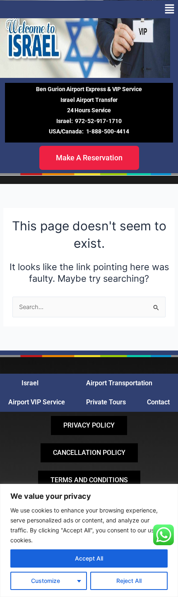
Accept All (89, 558)
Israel (30, 383)
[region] (89, 540)
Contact (158, 402)
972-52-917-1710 (98, 121)
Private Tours (106, 402)
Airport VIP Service (36, 402)
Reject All (129, 580)
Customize (45, 580)
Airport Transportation (119, 383)
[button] (169, 9)
